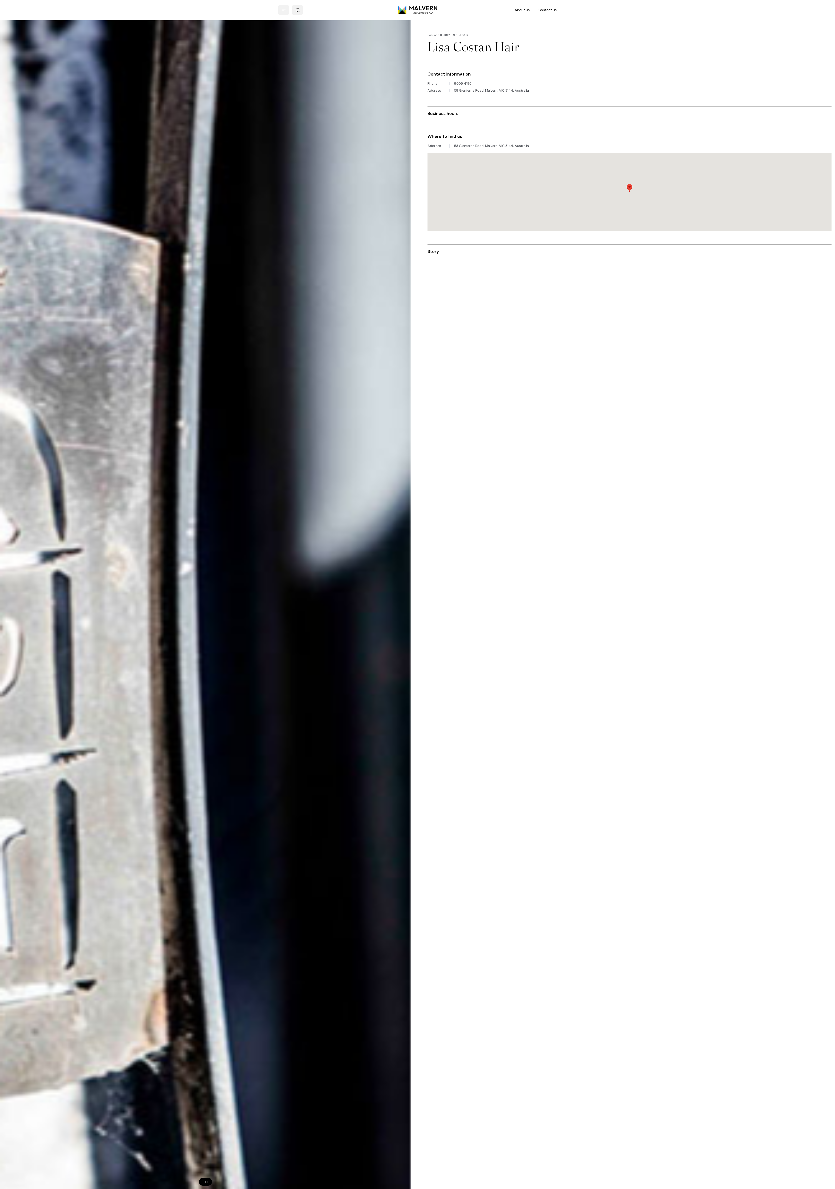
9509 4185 (462, 83)
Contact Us (547, 10)
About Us (522, 10)
